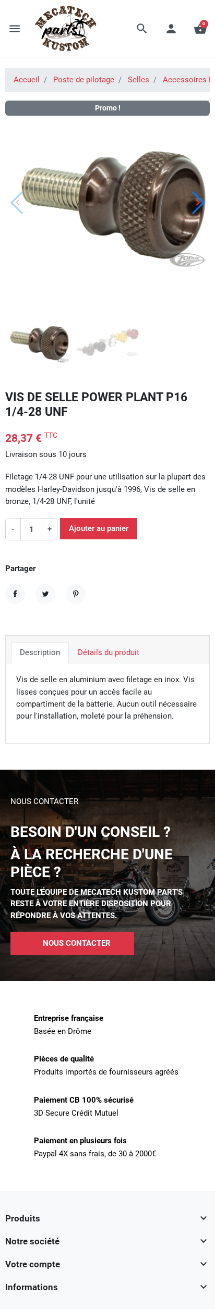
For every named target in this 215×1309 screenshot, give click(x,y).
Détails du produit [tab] (108, 652)
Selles (138, 79)
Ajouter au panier (98, 528)
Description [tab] (40, 652)
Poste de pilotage (83, 79)
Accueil (27, 79)
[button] (142, 28)
